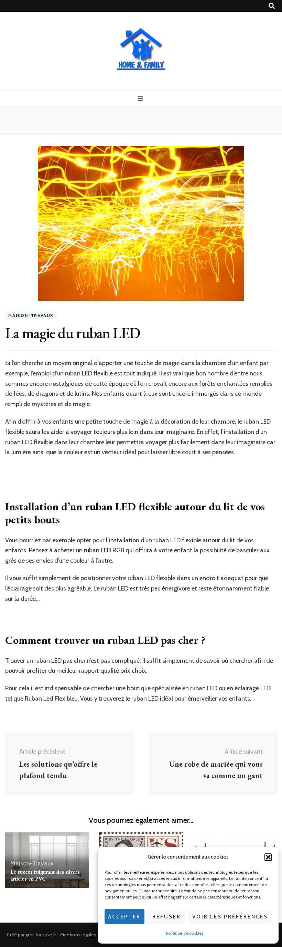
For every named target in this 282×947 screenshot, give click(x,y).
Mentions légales (78, 935)
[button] (268, 857)
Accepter (124, 917)
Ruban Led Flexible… (52, 698)
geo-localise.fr (40, 935)
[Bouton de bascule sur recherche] (272, 6)
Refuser (166, 917)
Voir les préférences (230, 917)
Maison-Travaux (31, 315)
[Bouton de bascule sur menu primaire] (141, 99)
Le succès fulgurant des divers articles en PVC (45, 875)
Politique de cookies (184, 933)
